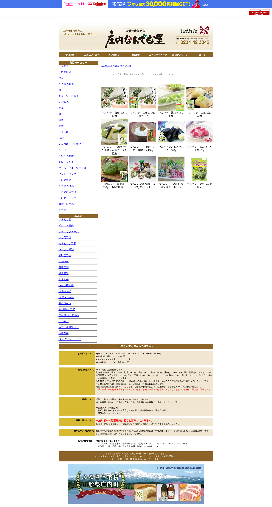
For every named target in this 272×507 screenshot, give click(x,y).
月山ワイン (65, 303)
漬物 (61, 120)
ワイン (62, 78)
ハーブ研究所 (66, 285)
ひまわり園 (65, 219)
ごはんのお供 (66, 156)
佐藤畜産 (64, 333)
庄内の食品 (65, 180)
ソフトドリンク (67, 174)
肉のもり (64, 321)
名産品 (116, 66)
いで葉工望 (65, 237)
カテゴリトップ (106, 66)
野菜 (61, 108)
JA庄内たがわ (66, 297)
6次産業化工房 (67, 309)
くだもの (64, 102)
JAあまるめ (65, 291)
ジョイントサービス (70, 339)
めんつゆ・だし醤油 (70, 144)
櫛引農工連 (65, 255)
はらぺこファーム (69, 231)
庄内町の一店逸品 (69, 315)
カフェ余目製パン (69, 327)
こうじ (62, 150)
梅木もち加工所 (67, 243)
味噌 (61, 138)
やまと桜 (64, 279)
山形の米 (64, 66)
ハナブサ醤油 (66, 249)
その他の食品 (66, 186)
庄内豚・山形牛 (67, 198)
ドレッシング (66, 162)
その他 (62, 210)
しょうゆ (64, 132)
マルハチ (64, 261)
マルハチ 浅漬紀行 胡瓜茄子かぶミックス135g (115, 150)
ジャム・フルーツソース (72, 168)
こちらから (115, 413)
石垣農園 (64, 267)
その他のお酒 (66, 84)
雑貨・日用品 (66, 204)
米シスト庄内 (66, 225)
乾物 (61, 126)
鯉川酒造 (64, 273)
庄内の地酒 (65, 72)
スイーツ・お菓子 (69, 96)
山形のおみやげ (67, 192)
